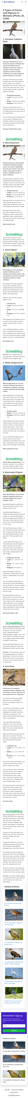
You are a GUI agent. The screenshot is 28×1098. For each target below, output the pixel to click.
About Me (7, 1089)
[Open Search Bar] (22, 2)
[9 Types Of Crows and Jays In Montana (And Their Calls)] (14, 997)
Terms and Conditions (17, 1089)
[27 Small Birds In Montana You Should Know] (14, 939)
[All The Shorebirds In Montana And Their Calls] (14, 919)
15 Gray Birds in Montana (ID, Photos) (14, 1051)
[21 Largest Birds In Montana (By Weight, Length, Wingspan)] (14, 958)
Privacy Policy (14, 1092)
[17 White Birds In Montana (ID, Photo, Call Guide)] (14, 978)
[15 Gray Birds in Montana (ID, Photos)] (14, 900)
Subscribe (14, 1030)
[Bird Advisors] (8, 2)
